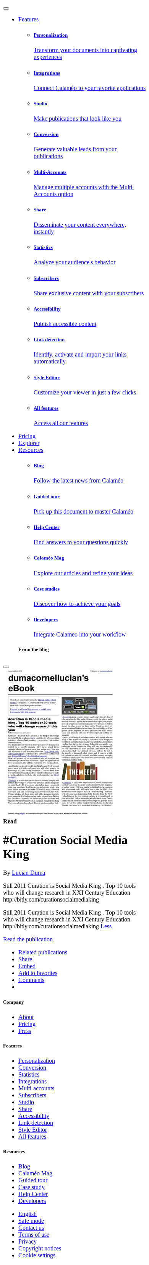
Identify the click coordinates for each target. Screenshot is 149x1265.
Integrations (32, 1081)
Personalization (36, 1060)
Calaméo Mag (35, 1173)
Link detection (35, 1122)
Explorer (28, 443)
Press (24, 1031)
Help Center (33, 1194)
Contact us (31, 1227)
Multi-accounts (36, 1088)
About (26, 1017)
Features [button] (28, 19)
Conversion (32, 1067)
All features (32, 1136)
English (27, 1214)
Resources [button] (30, 450)
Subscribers (32, 1095)
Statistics (28, 1074)
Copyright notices (39, 1248)
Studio (26, 1102)
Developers (32, 1201)
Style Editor (32, 1129)
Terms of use (33, 1234)
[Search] (6, 667)
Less (106, 926)
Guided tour (32, 1180)
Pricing (27, 436)
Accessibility (33, 1116)
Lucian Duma (28, 872)
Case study (31, 1187)
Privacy (27, 1241)
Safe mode (31, 1221)
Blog (24, 1166)
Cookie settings (36, 1255)
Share (25, 1109)
